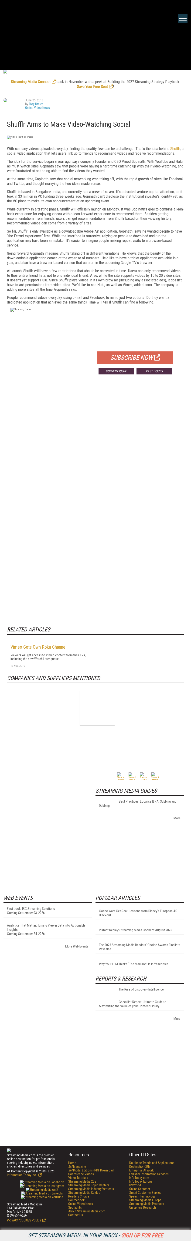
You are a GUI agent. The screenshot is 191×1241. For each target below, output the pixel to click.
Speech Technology (142, 1196)
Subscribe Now (131, 357)
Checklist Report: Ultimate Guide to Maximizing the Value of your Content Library (132, 1004)
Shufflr (175, 148)
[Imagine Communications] (97, 707)
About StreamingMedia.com (86, 1211)
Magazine (77, 1166)
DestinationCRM (139, 1166)
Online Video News (37, 108)
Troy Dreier (36, 104)
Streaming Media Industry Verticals (91, 1189)
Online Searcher (139, 1189)
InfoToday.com (139, 1178)
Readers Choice (78, 1196)
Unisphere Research (142, 1207)
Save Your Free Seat (92, 86)
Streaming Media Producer (146, 1204)
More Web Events (77, 946)
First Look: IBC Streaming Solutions (31, 909)
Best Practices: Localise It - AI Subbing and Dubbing (137, 803)
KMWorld (135, 1185)
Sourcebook (76, 1200)
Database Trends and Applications (151, 1163)
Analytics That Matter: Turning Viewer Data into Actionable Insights (46, 927)
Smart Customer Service (145, 1192)
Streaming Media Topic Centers (88, 1185)
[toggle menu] (183, 18)
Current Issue (116, 371)
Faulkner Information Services (149, 1174)
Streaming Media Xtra (82, 1181)
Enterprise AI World (141, 1170)
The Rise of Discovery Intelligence (141, 989)
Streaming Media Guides (84, 1192)
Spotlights (75, 1207)
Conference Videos (81, 1174)
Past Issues (154, 371)
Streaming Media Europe (145, 1200)
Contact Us (75, 1215)
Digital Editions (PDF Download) (91, 1170)
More (177, 818)
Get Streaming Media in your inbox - (95, 1235)
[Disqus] (95, 447)
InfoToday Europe (141, 1181)
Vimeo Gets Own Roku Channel (38, 647)
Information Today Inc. (22, 1175)
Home (72, 1163)
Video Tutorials (78, 1178)
